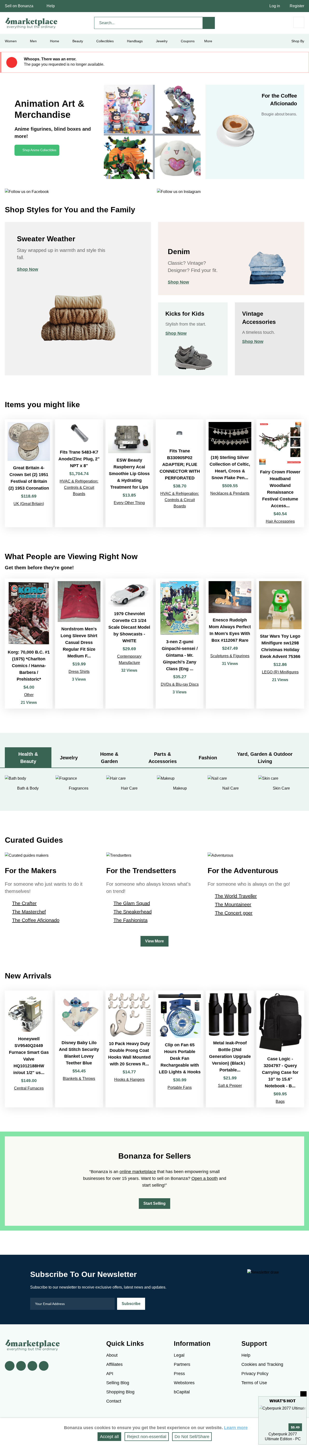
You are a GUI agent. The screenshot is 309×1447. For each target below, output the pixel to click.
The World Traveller (236, 896)
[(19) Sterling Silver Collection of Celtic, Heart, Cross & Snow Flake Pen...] (229, 473)
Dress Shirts (79, 672)
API (109, 1373)
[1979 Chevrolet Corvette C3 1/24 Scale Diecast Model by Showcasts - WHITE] (129, 643)
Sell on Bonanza (19, 6)
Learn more (236, 1427)
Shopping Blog (120, 1392)
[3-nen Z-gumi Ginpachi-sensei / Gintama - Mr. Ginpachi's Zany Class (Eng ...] (179, 643)
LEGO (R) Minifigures (280, 672)
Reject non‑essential (146, 1436)
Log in (274, 6)
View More (154, 941)
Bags (280, 1101)
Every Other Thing (129, 503)
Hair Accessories (280, 521)
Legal (179, 1355)
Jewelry (162, 41)
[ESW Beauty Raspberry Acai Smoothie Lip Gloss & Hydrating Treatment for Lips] (129, 473)
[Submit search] (209, 23)
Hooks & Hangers (129, 1079)
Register (297, 6)
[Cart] (298, 22)
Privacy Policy (254, 1373)
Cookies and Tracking (262, 1364)
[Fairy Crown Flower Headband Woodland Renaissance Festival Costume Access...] (280, 473)
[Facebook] (9, 1366)
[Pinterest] (32, 1366)
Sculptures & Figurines (229, 656)
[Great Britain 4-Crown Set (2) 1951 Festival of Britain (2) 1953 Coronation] (28, 473)
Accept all (109, 1436)
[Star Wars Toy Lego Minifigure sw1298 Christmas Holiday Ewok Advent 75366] (280, 643)
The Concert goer (234, 913)
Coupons (188, 41)
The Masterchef (29, 911)
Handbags (135, 41)
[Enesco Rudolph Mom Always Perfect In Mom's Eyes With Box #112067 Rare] (229, 643)
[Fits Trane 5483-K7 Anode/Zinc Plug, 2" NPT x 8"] (79, 473)
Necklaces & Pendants (229, 493)
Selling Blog (117, 1382)
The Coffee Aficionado (35, 920)
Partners (182, 1364)
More (208, 41)
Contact (113, 1401)
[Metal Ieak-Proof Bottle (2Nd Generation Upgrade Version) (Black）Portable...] (229, 1049)
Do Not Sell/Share (192, 1436)
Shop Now (27, 269)
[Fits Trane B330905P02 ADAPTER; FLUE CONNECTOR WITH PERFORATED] (179, 473)
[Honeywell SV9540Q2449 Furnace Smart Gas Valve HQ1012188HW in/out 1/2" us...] (28, 1049)
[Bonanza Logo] (31, 23)
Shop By (297, 41)
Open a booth (204, 1178)
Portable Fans (180, 1087)
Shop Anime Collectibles (39, 150)
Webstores (184, 1382)
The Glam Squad (131, 903)
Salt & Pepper (230, 1085)
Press (179, 1373)
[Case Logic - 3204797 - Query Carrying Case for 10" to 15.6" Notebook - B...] (280, 1049)
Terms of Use (254, 1382)
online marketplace (137, 1171)
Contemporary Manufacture (129, 659)
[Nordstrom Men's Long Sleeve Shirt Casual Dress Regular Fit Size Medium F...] (79, 643)
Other (29, 695)
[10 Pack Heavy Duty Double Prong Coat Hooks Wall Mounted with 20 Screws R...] (129, 1049)
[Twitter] (21, 1366)
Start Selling (154, 1203)
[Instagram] (44, 1366)
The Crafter (24, 903)
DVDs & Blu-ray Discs (180, 684)
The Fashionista (130, 920)
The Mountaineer (233, 904)
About (112, 1355)
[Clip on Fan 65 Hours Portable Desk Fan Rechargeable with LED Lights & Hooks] (179, 1049)
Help (51, 6)
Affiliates (114, 1364)
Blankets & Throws (79, 1078)
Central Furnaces (29, 1088)
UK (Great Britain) (29, 504)
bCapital (182, 1392)
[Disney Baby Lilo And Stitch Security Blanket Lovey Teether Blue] (79, 1049)
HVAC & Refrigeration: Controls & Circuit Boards (79, 487)
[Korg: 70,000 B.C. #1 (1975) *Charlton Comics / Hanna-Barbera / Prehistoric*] (28, 643)
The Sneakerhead (132, 911)
